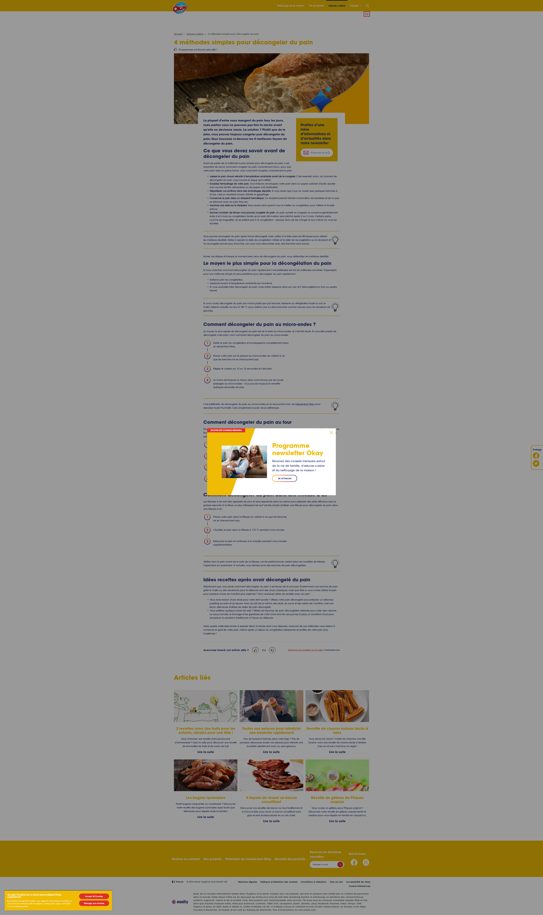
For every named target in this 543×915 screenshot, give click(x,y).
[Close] (331, 432)
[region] (58, 900)
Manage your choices (94, 903)
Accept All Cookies (94, 896)
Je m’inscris (284, 478)
